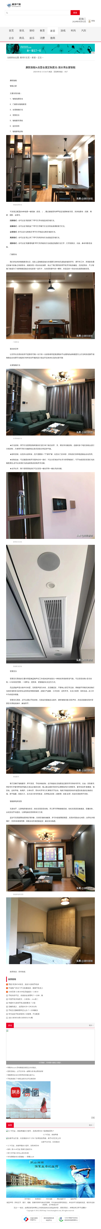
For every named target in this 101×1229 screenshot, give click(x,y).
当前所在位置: (13, 58)
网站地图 (60, 1199)
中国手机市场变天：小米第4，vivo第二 (22, 999)
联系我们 (38, 1199)
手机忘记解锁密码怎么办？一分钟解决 (22, 1010)
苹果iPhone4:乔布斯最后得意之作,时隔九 (21, 1067)
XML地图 (49, 1199)
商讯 (21, 38)
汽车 (83, 30)
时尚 (73, 30)
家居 (52, 30)
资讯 (21, 30)
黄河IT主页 (25, 58)
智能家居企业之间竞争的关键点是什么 (20, 1075)
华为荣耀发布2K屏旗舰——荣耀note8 (20, 1157)
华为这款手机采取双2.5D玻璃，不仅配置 (23, 1014)
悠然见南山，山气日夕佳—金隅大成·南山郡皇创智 (24, 1071)
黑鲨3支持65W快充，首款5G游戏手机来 (23, 984)
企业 (11, 38)
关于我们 (27, 1199)
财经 (32, 30)
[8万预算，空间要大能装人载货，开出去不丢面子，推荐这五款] (50, 1047)
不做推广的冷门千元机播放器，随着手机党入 (25, 988)
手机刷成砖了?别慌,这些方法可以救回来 (21, 1079)
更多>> (91, 1025)
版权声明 (73, 1199)
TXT (64, 1199)
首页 (11, 30)
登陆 (93, 21)
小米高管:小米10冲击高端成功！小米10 (22, 992)
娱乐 (32, 38)
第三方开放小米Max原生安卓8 (17, 1153)
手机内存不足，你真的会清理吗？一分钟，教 (25, 995)
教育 (42, 30)
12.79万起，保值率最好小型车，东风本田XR (22, 1146)
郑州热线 (21, 972)
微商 (52, 38)
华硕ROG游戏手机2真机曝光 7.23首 (21, 1003)
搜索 (75, 13)
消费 (42, 38)
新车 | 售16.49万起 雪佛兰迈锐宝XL (19, 1149)
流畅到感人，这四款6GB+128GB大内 (22, 1007)
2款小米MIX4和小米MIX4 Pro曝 (19, 1018)
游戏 (63, 30)
